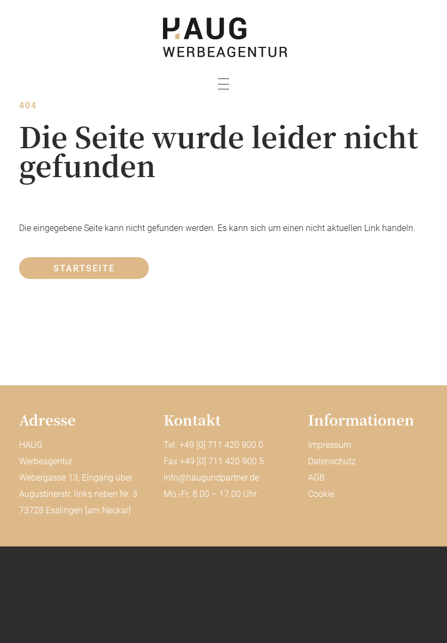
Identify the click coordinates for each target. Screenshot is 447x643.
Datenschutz (332, 461)
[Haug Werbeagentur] (223, 37)
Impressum (329, 445)
